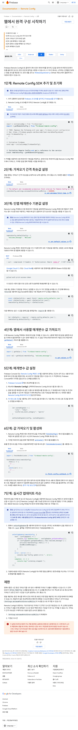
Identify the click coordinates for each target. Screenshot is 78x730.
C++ (21, 58)
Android (31, 54)
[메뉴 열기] (3, 2)
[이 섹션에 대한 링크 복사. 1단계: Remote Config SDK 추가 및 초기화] (64, 83)
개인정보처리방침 (12, 720)
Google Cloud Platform (9, 709)
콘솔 (39, 512)
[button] (9, 108)
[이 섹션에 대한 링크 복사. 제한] (12, 582)
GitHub (4, 683)
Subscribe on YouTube (35, 679)
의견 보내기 (67, 22)
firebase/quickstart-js (43, 73)
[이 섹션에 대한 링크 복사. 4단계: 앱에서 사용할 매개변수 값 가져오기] (63, 330)
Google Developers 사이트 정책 (52, 653)
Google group (57, 676)
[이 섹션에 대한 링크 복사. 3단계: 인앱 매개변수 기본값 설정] (50, 204)
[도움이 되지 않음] (72, 16)
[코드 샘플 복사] (72, 122)
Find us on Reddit (33, 673)
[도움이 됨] (69, 16)
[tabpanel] (39, 134)
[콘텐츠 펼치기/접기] (17, 33)
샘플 (3, 676)
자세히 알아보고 (43, 114)
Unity (62, 54)
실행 (37, 16)
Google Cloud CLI (13, 268)
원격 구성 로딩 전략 (29, 485)
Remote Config (28, 9)
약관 (3, 720)
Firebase (6, 16)
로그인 (74, 2)
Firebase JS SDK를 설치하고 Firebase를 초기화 (41, 99)
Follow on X (31, 676)
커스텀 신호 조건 (14, 399)
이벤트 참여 (31, 683)
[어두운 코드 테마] (69, 122)
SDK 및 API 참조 (7, 673)
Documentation (9, 9)
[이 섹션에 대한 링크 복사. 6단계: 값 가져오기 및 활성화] (44, 428)
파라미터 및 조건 (19, 395)
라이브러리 (5, 679)
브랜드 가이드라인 (58, 683)
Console (14, 383)
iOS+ (19, 54)
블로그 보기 (31, 670)
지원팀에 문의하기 (58, 670)
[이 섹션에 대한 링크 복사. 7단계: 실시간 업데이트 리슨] (43, 494)
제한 (68, 175)
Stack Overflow (58, 673)
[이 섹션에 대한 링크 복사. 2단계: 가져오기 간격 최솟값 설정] (50, 170)
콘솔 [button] (17, 256)
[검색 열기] (49, 2)
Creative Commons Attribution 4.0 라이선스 (41, 651)
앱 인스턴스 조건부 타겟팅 (32, 93)
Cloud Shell (28, 268)
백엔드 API (30, 374)
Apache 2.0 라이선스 (11, 653)
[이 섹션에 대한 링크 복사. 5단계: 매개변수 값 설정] (37, 368)
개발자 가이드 (6, 670)
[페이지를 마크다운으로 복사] (13, 27)
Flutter (51, 54)
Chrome (5, 702)
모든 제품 (5, 712)
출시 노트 (55, 679)
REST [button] (7, 256)
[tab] (9, 108)
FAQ (54, 686)
